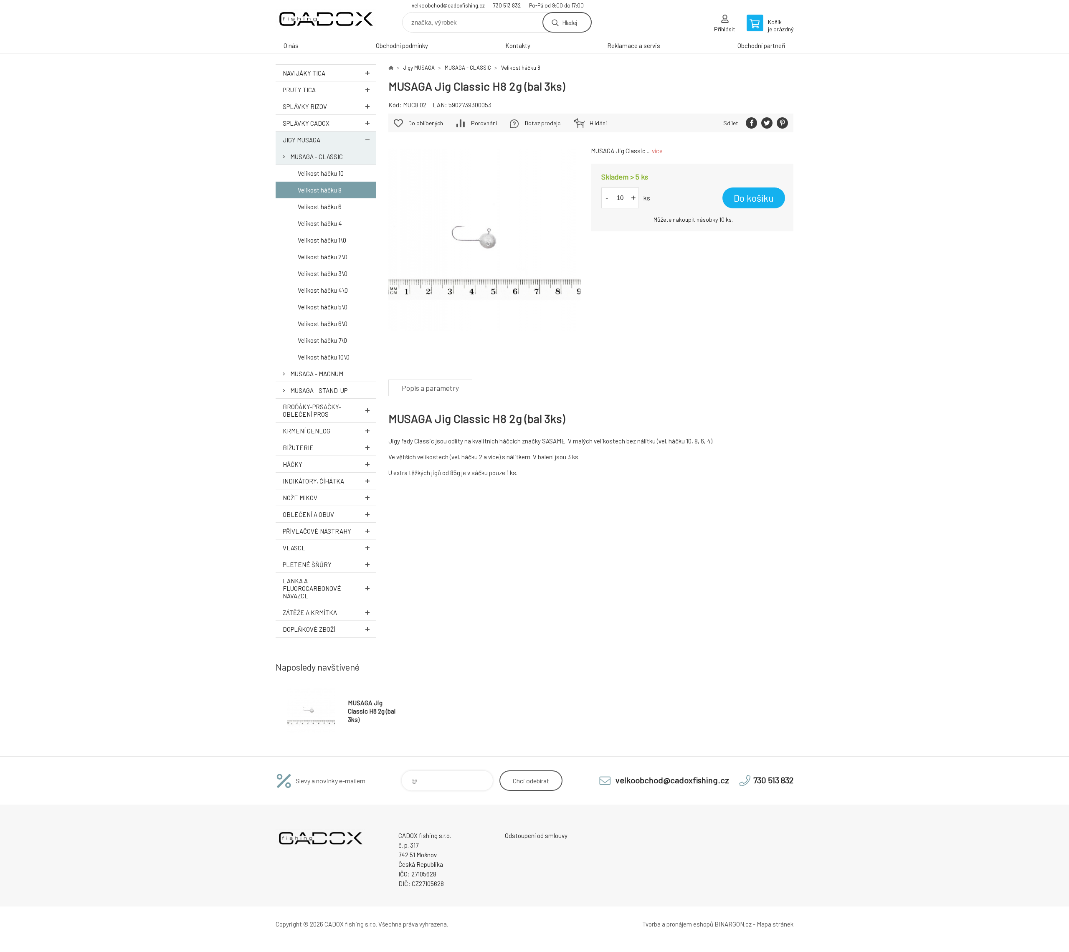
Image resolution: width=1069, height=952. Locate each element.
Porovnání (484, 123)
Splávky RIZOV (305, 106)
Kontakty (517, 45)
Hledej (569, 22)
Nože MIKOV (300, 497)
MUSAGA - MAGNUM (316, 373)
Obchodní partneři (761, 45)
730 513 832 (507, 5)
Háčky (292, 464)
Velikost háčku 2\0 (322, 257)
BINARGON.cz (733, 924)
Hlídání (598, 123)
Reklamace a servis (633, 45)
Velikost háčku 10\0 (324, 357)
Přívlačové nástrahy (317, 531)
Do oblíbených (425, 123)
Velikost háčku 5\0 (322, 307)
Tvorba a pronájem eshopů (677, 924)
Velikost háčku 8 (320, 190)
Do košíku (754, 198)
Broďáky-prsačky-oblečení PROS (312, 410)
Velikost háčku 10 (321, 173)
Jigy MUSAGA (301, 140)
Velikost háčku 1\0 (322, 240)
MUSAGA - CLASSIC (316, 156)
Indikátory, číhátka (313, 481)
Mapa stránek (775, 924)
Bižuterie (298, 447)
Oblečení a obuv (308, 514)
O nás (291, 45)
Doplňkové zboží (309, 629)
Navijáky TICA (304, 73)
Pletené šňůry (307, 564)
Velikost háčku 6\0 (322, 323)
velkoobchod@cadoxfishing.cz (448, 5)
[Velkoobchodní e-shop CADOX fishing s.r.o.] (390, 67)
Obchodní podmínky (402, 45)
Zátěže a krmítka (310, 612)
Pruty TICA (299, 90)
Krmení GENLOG (306, 431)
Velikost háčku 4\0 (323, 290)
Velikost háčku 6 (320, 206)
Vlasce (294, 548)
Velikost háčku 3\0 (322, 273)
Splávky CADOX (306, 123)
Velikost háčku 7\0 (322, 340)
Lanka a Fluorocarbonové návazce (312, 588)
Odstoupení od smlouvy (536, 835)
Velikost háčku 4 (320, 223)
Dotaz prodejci (543, 123)
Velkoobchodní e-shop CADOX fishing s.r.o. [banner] (326, 19)
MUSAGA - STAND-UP (318, 390)
